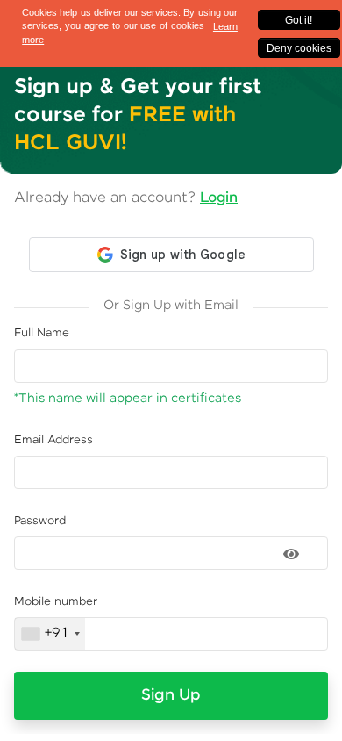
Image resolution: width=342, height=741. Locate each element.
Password (40, 521)
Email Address (53, 440)
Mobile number (55, 601)
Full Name (41, 333)
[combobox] (50, 634)
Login (219, 198)
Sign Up (171, 695)
